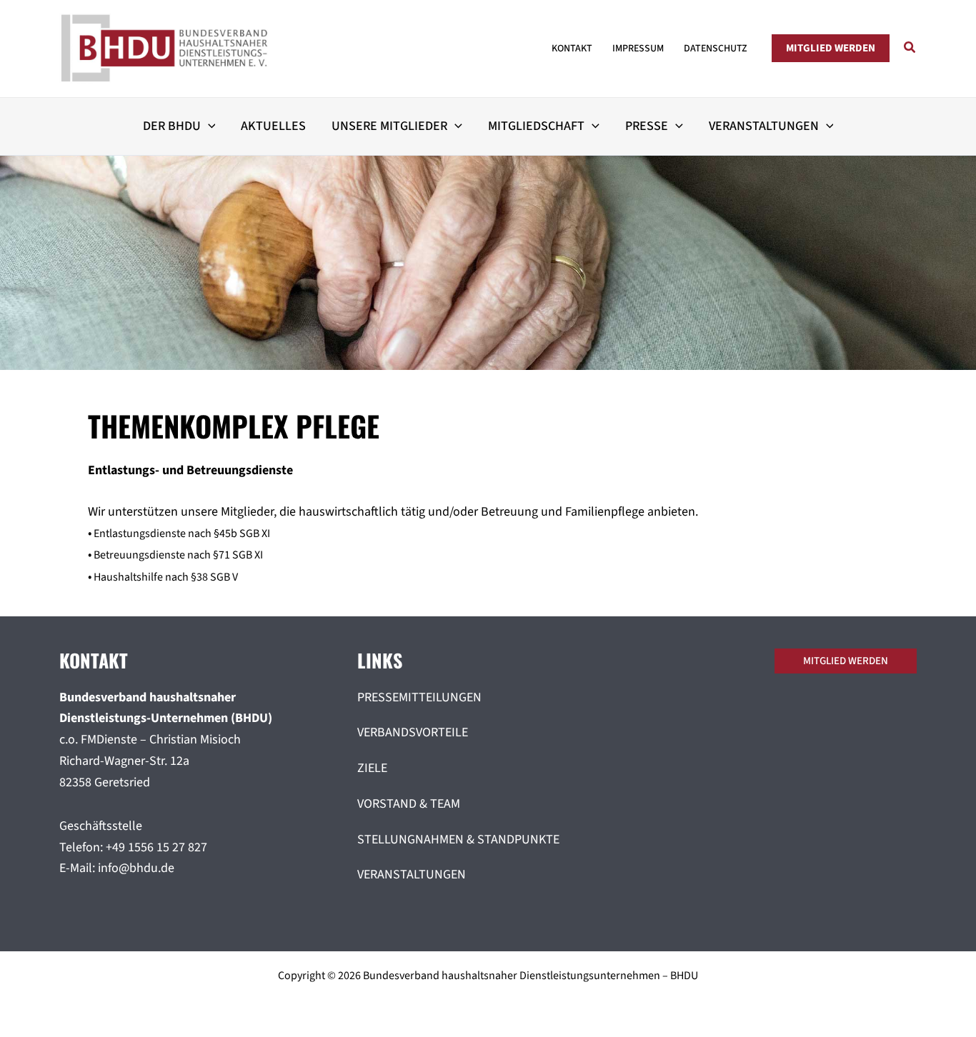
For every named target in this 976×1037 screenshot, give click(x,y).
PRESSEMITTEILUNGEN (419, 697)
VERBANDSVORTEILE (412, 732)
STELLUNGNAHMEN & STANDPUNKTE (458, 839)
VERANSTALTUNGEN (411, 874)
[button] (831, 48)
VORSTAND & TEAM (408, 804)
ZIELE (372, 768)
